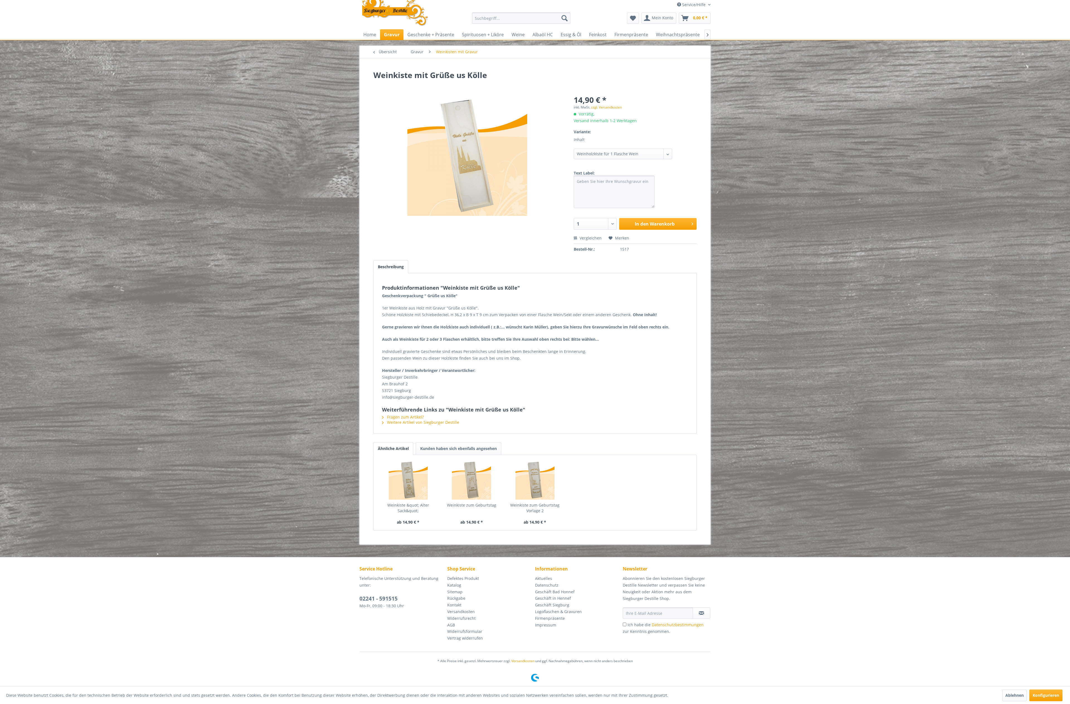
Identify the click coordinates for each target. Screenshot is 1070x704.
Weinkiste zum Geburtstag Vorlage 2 (535, 507)
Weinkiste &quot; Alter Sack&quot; (408, 507)
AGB (451, 625)
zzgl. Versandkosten (606, 107)
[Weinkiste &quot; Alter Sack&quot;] (408, 480)
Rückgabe (456, 598)
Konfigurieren (1046, 695)
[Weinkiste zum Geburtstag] (472, 480)
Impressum (545, 625)
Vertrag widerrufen (465, 638)
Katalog (454, 585)
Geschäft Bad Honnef (555, 591)
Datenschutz (546, 585)
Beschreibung (391, 266)
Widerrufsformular (464, 631)
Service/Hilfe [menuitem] (694, 4)
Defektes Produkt (463, 578)
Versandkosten (461, 611)
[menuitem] (521, 18)
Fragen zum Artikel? (405, 417)
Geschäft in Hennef (553, 598)
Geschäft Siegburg (552, 605)
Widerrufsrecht (461, 618)
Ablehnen (1014, 695)
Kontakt (454, 605)
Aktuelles (543, 578)
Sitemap (455, 591)
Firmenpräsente (550, 618)
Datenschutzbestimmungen (678, 624)
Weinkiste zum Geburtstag (471, 505)
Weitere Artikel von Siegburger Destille (422, 422)
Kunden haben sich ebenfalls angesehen (458, 448)
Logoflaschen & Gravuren (558, 611)
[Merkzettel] (633, 18)
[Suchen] (564, 18)
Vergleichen (590, 238)
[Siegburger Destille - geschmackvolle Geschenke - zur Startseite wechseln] (395, 13)
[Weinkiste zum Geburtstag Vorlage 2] (535, 480)
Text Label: (584, 173)
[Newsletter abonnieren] (701, 613)
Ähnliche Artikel (393, 448)
